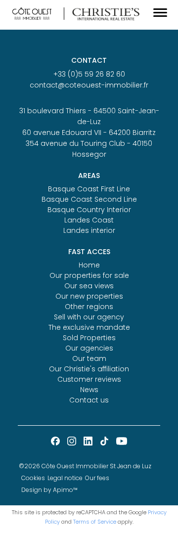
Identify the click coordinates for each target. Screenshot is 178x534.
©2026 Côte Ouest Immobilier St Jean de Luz (85, 466)
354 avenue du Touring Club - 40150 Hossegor (89, 148)
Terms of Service (94, 522)
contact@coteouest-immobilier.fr (89, 85)
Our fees (97, 478)
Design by (49, 490)
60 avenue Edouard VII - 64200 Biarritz (89, 132)
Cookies (33, 478)
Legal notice (65, 478)
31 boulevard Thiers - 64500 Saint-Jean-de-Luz (89, 116)
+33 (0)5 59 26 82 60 (89, 74)
